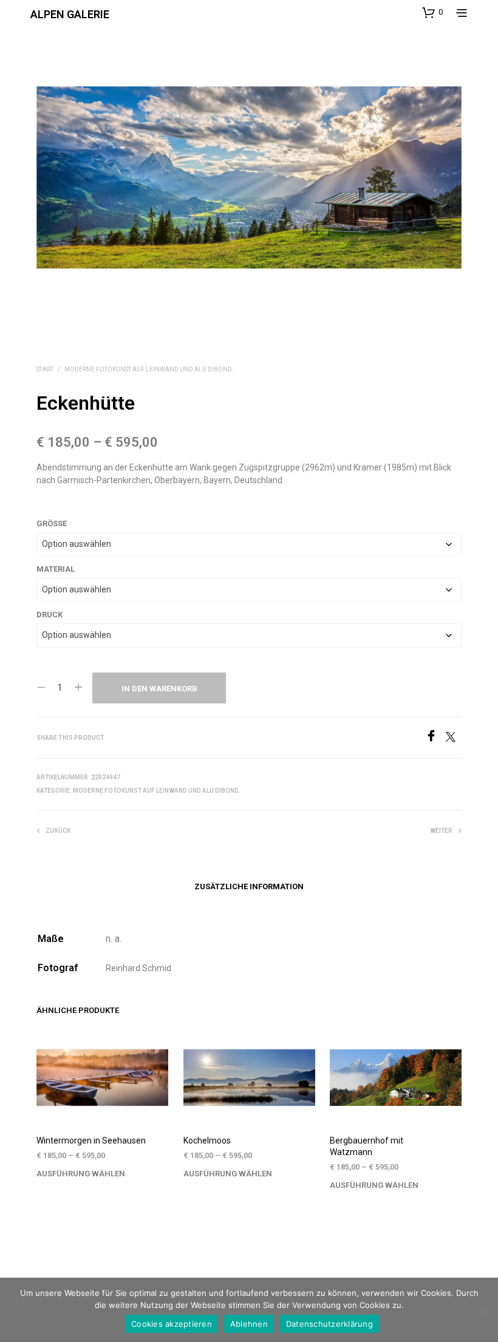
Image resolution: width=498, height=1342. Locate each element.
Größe (51, 523)
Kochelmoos (207, 1140)
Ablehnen (249, 1324)
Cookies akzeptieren (171, 1324)
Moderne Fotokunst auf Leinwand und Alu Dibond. (149, 369)
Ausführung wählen (80, 1173)
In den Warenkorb (159, 688)
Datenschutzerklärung (329, 1324)
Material (55, 569)
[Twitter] (454, 738)
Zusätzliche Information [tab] (249, 886)
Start (44, 369)
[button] (432, 12)
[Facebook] (435, 738)
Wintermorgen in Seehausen (91, 1140)
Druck (49, 614)
